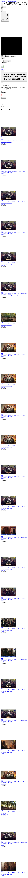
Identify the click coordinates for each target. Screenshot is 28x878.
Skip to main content (11, 1)
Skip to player (4, 1)
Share (7, 56)
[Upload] (2, 10)
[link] (14, 69)
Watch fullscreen (4, 20)
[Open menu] (2, 4)
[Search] (2, 8)
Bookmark (13, 56)
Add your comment (5, 105)
